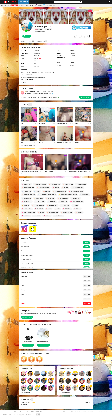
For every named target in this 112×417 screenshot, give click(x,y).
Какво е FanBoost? (86, 31)
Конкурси (40, 5)
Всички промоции (31, 5)
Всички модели (5, 5)
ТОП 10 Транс (50, 91)
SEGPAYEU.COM (38, 411)
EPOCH (32, 411)
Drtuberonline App (51, 5)
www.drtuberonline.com (21, 411)
